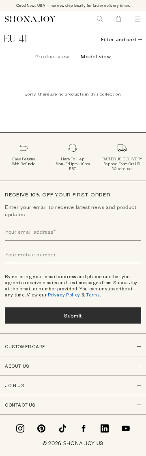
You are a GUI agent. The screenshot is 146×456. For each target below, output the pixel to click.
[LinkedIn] (105, 428)
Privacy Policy (64, 295)
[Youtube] (126, 428)
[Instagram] (20, 428)
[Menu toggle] (137, 19)
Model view (96, 56)
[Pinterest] (41, 428)
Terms (93, 295)
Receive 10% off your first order (57, 194)
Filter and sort (119, 39)
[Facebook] (83, 428)
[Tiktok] (62, 428)
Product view (52, 56)
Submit (73, 315)
